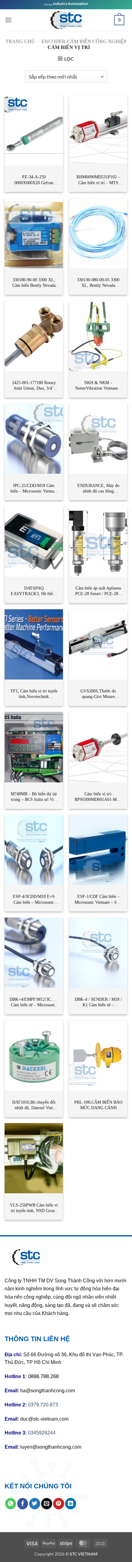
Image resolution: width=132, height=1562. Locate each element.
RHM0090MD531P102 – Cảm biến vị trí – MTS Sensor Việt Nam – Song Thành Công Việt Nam (98, 180)
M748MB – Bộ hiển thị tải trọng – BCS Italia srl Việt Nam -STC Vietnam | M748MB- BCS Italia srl (34, 797)
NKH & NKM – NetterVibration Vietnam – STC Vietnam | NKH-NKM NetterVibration (98, 385)
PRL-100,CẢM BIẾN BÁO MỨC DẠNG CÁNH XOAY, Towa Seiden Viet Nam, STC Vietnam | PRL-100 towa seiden (98, 1105)
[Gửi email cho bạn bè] (46, 1503)
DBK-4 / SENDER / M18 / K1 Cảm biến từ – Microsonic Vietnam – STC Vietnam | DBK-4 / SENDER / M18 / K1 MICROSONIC (98, 1002)
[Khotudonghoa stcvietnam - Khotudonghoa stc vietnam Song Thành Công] (66, 20)
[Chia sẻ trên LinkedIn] (70, 1503)
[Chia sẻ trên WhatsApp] (10, 1503)
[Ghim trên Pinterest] (58, 1503)
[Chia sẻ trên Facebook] (22, 1503)
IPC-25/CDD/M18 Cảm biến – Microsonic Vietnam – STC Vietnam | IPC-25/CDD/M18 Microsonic (33, 488)
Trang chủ (20, 41)
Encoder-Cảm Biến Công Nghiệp (83, 41)
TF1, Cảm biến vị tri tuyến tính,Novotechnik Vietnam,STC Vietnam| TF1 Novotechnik (33, 694)
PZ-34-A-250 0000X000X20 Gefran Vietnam (33, 180)
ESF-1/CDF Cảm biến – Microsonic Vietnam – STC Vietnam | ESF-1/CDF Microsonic (98, 899)
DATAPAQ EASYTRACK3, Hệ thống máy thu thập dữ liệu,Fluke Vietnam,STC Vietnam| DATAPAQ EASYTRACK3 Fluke (33, 591)
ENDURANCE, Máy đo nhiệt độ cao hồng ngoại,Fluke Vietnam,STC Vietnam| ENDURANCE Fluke (98, 488)
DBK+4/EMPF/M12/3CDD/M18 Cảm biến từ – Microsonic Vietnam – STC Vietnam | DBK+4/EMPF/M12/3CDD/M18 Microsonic (34, 1002)
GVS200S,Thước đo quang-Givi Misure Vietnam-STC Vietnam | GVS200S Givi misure (98, 694)
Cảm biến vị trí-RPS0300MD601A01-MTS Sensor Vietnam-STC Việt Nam (98, 797)
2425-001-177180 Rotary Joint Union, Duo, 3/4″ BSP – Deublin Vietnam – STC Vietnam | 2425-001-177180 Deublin (33, 385)
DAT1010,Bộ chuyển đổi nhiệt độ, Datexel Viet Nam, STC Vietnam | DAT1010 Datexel (34, 1105)
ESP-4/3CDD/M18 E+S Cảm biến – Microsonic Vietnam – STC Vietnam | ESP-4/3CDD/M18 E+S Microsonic (33, 899)
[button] (8, 19)
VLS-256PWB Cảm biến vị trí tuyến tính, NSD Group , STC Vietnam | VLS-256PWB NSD (34, 1208)
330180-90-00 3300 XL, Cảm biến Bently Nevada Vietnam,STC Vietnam (34, 283)
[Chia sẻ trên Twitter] (34, 1503)
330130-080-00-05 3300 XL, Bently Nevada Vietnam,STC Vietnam (98, 283)
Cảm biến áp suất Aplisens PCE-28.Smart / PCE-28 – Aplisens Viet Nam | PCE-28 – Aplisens (98, 591)
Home (48, 4)
